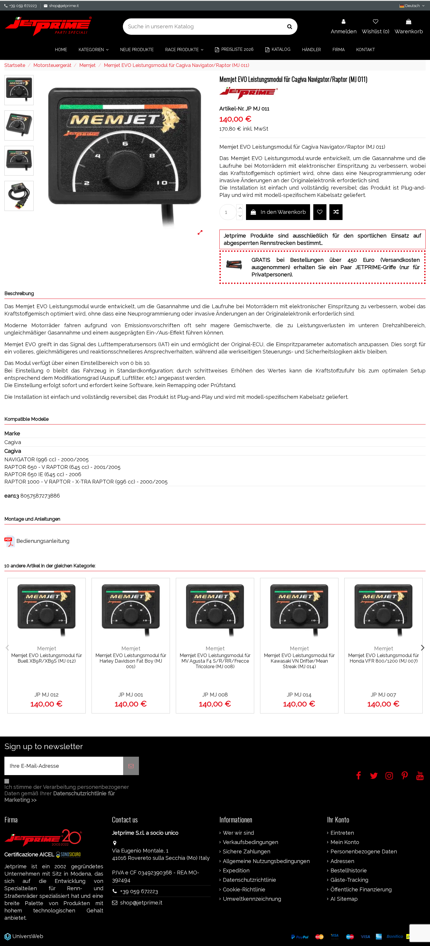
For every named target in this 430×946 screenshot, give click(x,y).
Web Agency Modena (71, 936)
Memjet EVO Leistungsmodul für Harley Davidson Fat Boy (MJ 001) (130, 661)
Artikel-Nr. (231, 108)
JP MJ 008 (215, 695)
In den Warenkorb (283, 212)
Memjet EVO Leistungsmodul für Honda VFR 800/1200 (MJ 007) (383, 658)
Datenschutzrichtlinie (249, 880)
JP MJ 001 (130, 695)
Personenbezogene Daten (364, 851)
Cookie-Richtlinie (244, 889)
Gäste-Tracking (349, 880)
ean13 (11, 496)
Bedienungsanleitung (42, 541)
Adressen (342, 861)
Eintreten (342, 833)
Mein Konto (345, 842)
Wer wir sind (238, 833)
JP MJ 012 (47, 695)
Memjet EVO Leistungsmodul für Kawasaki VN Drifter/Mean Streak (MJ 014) (299, 661)
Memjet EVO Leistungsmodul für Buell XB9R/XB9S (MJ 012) (46, 658)
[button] (93, 49)
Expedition (236, 870)
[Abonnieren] (131, 766)
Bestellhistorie (349, 870)
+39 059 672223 (23, 6)
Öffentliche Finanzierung (361, 889)
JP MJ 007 (383, 695)
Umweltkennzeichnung (252, 899)
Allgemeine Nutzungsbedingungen (266, 861)
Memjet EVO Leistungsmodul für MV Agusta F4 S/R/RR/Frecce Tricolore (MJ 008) (215, 661)
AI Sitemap (344, 899)
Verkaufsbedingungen (250, 842)
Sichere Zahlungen (246, 851)
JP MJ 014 (299, 695)
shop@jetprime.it (64, 6)
